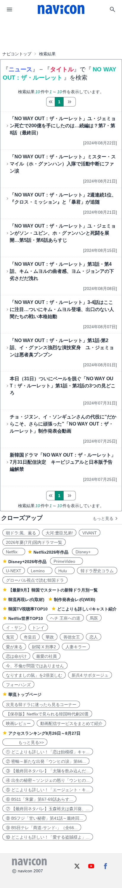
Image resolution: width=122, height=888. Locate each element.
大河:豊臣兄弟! (59, 533)
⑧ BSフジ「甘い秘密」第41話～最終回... (44, 818)
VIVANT (89, 533)
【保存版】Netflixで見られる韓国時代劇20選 (47, 714)
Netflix (14, 551)
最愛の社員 (46, 656)
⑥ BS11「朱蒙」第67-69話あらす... (39, 799)
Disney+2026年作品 (27, 561)
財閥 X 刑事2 (44, 646)
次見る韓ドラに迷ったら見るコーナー (41, 704)
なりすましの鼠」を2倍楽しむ (34, 675)
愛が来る (14, 646)
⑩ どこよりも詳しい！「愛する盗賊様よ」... (47, 837)
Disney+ (85, 551)
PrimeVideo (66, 561)
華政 (50, 637)
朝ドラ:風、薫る (21, 533)
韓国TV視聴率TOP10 (28, 609)
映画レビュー (18, 723)
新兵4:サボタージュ (90, 675)
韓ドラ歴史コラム (97, 570)
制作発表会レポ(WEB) (74, 599)
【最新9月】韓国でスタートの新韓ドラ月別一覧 (53, 590)
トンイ (38, 627)
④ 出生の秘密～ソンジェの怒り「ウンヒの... (47, 780)
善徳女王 (71, 637)
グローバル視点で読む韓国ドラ (35, 580)
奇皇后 (30, 637)
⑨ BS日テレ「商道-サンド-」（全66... (42, 827)
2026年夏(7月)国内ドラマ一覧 (34, 542)
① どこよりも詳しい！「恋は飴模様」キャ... (47, 752)
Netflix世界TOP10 (25, 618)
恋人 (93, 637)
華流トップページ (24, 694)
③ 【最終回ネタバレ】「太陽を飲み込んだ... (47, 770)
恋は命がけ (16, 656)
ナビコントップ (16, 53)
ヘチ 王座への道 (65, 618)
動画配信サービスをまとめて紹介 (71, 723)
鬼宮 (10, 637)
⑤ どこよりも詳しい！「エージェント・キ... (47, 789)
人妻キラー (75, 646)
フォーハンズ (18, 684)
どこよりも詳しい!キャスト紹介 (87, 609)
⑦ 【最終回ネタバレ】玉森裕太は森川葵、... (47, 808)
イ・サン (14, 627)
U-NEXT (13, 570)
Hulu (64, 570)
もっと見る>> (25, 742)
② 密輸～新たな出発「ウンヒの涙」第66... (46, 761)
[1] (50, 102)
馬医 (94, 618)
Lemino (40, 570)
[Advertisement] (61, 34)
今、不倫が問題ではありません (35, 665)
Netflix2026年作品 (50, 552)
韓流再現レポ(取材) (26, 599)
